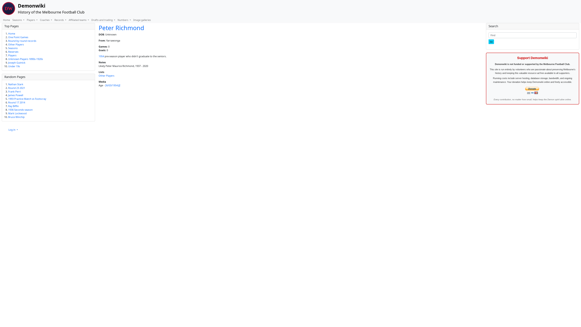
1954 (101, 56)
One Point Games (18, 37)
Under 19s (14, 66)
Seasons (13, 48)
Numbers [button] (123, 20)
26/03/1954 (111, 85)
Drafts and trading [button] (102, 20)
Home (6, 20)
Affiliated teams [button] (78, 20)
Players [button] (31, 20)
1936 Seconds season (20, 109)
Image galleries (142, 20)
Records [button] (59, 20)
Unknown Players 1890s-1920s (25, 59)
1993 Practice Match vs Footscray (27, 99)
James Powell (15, 95)
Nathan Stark (15, 84)
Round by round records (22, 41)
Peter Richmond (121, 28)
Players (12, 55)
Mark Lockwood (17, 113)
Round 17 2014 (16, 102)
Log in (12, 129)
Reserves (13, 51)
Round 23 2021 (16, 88)
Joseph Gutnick (16, 62)
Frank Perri (14, 91)
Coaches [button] (45, 20)
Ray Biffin (13, 106)
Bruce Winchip (16, 117)
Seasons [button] (17, 20)
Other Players (106, 75)
